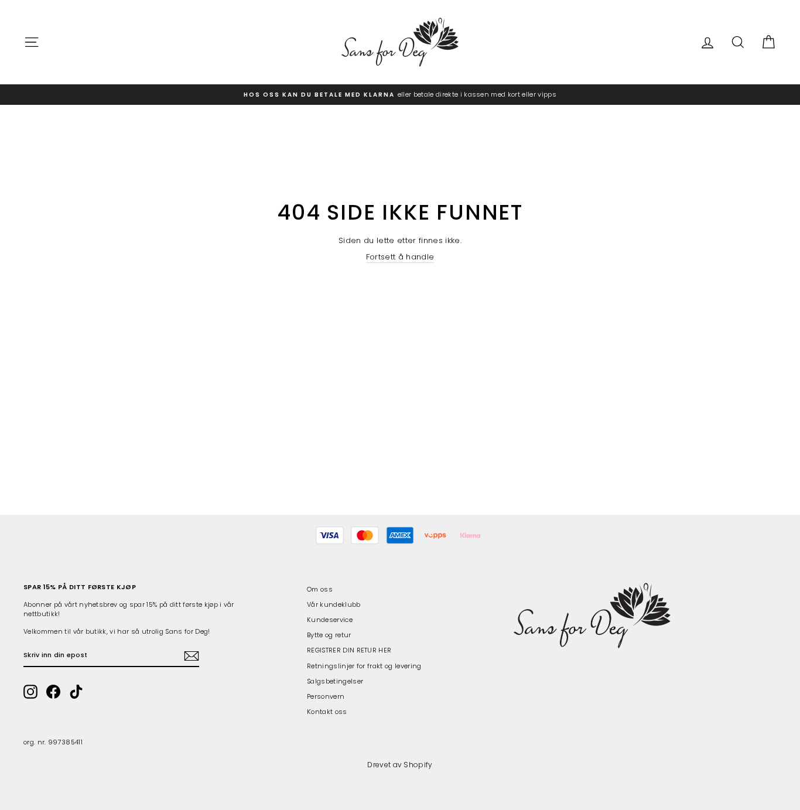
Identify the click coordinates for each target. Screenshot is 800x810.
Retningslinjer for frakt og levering (364, 666)
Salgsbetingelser (335, 681)
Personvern (325, 696)
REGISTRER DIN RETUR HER (349, 650)
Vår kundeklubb (334, 604)
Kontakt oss (327, 711)
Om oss (320, 589)
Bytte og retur (329, 635)
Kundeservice (330, 619)
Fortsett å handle (400, 257)
